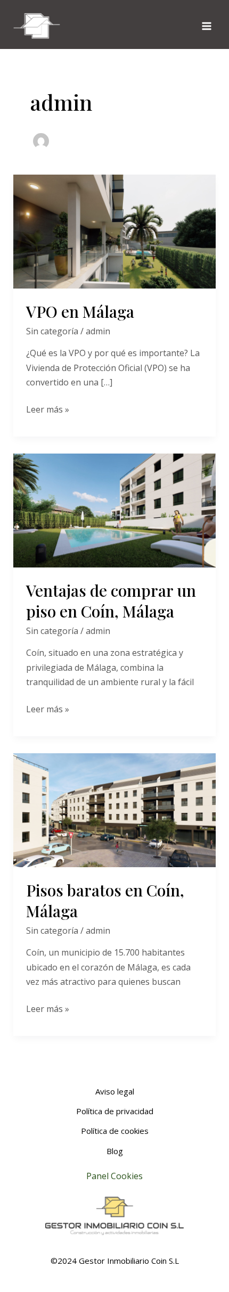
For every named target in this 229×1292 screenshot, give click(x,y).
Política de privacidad (114, 1111)
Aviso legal (114, 1091)
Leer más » (47, 408)
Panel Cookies (114, 1176)
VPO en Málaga (80, 311)
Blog (115, 1151)
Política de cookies (115, 1130)
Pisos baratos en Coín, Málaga (105, 900)
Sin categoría (52, 331)
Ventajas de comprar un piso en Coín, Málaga (111, 601)
